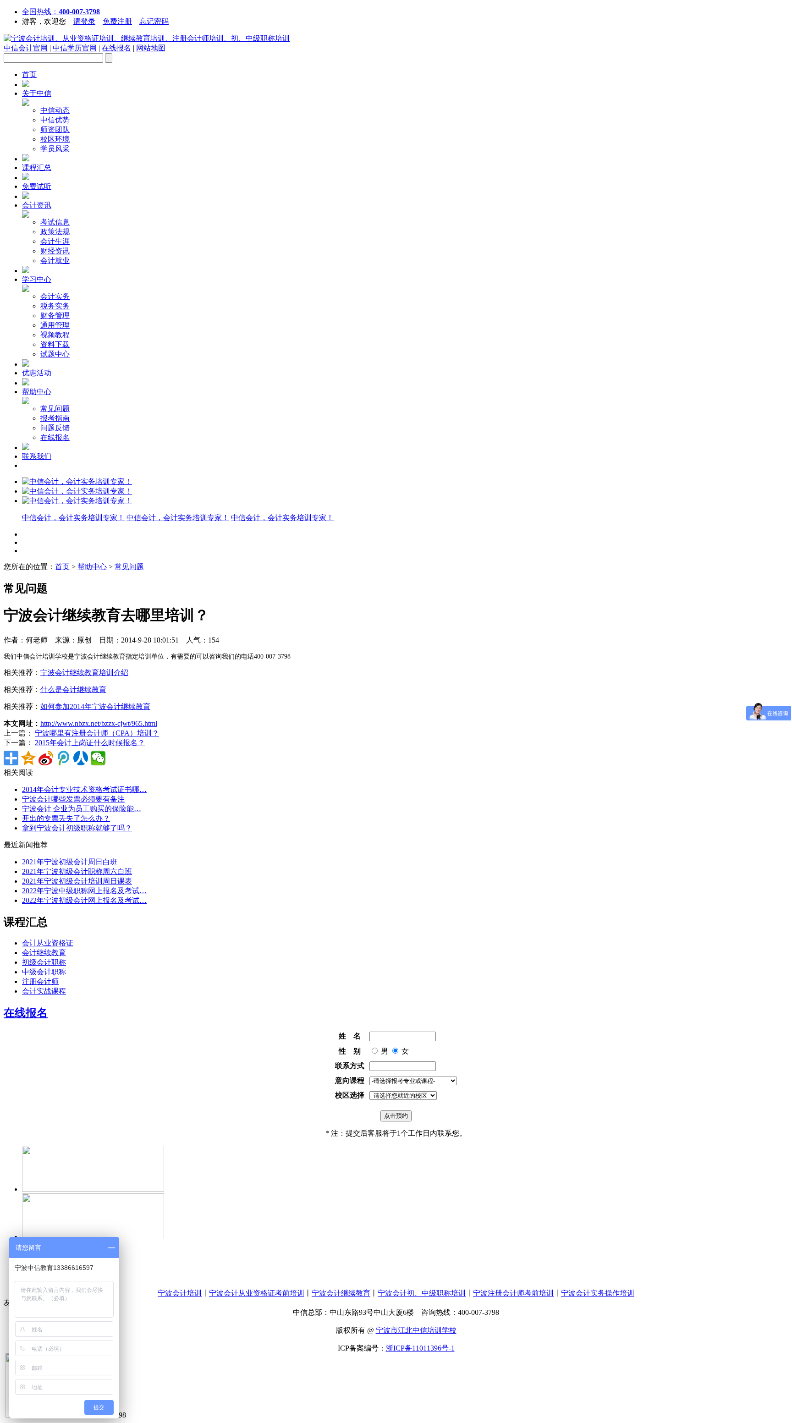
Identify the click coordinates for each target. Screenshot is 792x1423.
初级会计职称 (44, 962)
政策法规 (55, 232)
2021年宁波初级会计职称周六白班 (77, 871)
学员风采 (55, 149)
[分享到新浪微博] (45, 758)
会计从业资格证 (47, 943)
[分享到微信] (98, 758)
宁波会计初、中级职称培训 (422, 1293)
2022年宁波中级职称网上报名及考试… (84, 891)
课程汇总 (36, 167)
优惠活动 (36, 373)
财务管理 (55, 315)
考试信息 (55, 222)
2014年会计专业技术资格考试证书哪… (84, 789)
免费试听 (36, 186)
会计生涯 (55, 241)
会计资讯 (36, 205)
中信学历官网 (75, 48)
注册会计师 (40, 981)
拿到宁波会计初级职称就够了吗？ (77, 828)
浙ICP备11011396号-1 (420, 1348)
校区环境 (55, 139)
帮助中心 (36, 392)
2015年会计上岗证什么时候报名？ (90, 743)
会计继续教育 (44, 952)
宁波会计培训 (180, 1293)
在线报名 (116, 48)
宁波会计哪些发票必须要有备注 (73, 799)
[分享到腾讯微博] (63, 758)
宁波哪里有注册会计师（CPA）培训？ (97, 733)
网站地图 (150, 48)
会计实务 (55, 296)
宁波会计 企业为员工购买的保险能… (81, 809)
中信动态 (55, 110)
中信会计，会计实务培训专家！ (73, 518)
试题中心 (55, 354)
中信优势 (55, 120)
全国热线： (61, 12)
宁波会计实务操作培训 (597, 1293)
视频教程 (55, 335)
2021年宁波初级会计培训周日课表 (77, 881)
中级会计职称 (44, 972)
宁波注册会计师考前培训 (513, 1293)
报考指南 (55, 418)
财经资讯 (55, 251)
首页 (29, 74)
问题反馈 (55, 428)
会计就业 (55, 260)
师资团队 (55, 129)
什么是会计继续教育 (73, 689)
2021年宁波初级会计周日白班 (69, 862)
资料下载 (55, 344)
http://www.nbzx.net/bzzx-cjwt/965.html (98, 723)
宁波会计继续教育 (341, 1293)
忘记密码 (154, 21)
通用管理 (55, 325)
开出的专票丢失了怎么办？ (66, 818)
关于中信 (36, 93)
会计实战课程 (44, 991)
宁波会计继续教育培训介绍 (84, 672)
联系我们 (36, 456)
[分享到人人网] (80, 758)
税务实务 (55, 306)
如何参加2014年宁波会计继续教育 (95, 706)
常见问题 (55, 408)
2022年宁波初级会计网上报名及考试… (84, 900)
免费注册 (117, 21)
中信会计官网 (26, 48)
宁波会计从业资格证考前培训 (256, 1293)
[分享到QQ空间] (28, 758)
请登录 (84, 21)
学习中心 (36, 279)
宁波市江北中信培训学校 (416, 1330)
